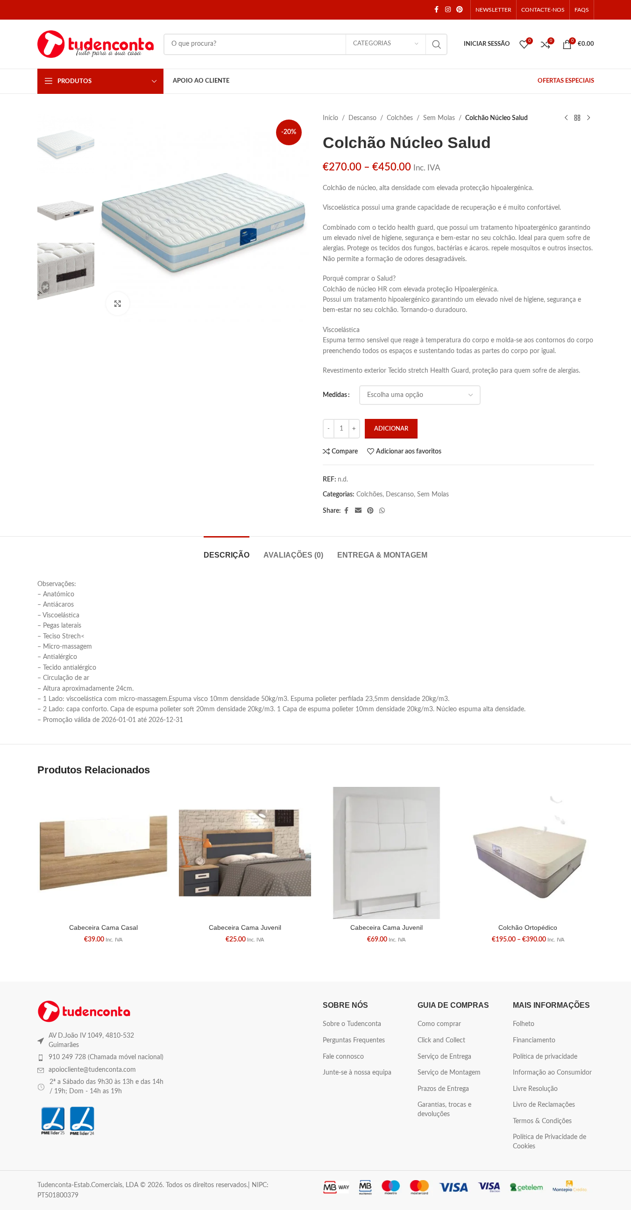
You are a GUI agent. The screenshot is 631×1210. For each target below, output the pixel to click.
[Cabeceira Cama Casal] (103, 853)
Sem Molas (439, 118)
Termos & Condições (542, 1121)
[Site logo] (95, 44)
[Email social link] (358, 510)
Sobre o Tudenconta (352, 1024)
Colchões (400, 118)
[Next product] (588, 118)
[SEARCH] (436, 44)
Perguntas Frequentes (354, 1040)
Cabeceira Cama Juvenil (245, 927)
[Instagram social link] (448, 9)
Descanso (362, 118)
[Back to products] (577, 118)
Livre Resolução (535, 1089)
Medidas (335, 395)
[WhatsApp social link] (382, 510)
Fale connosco (343, 1057)
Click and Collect (441, 1040)
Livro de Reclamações (544, 1105)
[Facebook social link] (436, 9)
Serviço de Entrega (444, 1057)
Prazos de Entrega (443, 1089)
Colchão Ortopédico (527, 927)
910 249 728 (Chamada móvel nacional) (106, 1057)
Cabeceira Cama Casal (103, 927)
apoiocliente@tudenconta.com (92, 1070)
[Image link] (84, 1011)
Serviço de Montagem (449, 1072)
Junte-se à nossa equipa (357, 1072)
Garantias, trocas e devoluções (444, 1110)
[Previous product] (566, 118)
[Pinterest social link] (460, 9)
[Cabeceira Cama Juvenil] (245, 853)
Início (330, 118)
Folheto (523, 1024)
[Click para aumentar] (117, 303)
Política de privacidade (545, 1057)
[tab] (226, 550)
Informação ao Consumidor (552, 1072)
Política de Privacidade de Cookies (549, 1142)
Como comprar (439, 1024)
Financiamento (534, 1040)
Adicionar (391, 429)
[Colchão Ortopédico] (528, 853)
